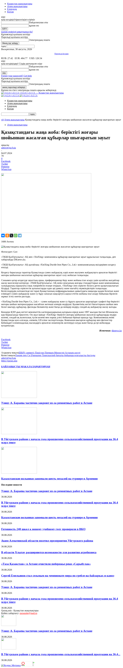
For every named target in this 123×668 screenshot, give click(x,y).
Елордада (12, 9)
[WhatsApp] (15, 235)
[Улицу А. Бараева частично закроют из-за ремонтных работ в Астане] (19, 397)
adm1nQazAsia (8, 147)
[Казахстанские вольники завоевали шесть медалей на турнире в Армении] (19, 472)
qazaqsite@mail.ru (28, 613)
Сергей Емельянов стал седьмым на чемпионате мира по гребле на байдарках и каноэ (57, 575)
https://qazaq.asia (9, 360)
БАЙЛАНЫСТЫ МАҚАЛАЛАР (19, 366)
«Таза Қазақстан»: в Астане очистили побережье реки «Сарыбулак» (46, 563)
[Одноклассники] (7, 235)
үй (2, 119)
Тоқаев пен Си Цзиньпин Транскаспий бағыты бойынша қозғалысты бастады (55, 355)
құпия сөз (34, 25)
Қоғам (10, 11)
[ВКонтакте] (3, 235)
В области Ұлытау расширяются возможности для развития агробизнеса (48, 552)
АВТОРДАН (43, 366)
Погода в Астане (61, 54)
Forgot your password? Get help (16, 76)
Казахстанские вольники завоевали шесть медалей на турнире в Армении (49, 478)
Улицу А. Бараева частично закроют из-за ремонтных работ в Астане (46, 402)
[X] (11, 235)
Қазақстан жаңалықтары (19, 3)
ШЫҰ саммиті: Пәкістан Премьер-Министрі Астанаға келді (49, 352)
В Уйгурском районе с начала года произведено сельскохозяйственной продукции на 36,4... (60, 654)
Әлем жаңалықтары (17, 6)
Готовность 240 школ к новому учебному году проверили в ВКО (43, 529)
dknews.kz (117, 330)
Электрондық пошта (39, 40)
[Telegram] (20, 235)
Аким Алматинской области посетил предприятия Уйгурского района (47, 540)
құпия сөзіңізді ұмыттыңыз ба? (17, 31)
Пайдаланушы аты (38, 22)
